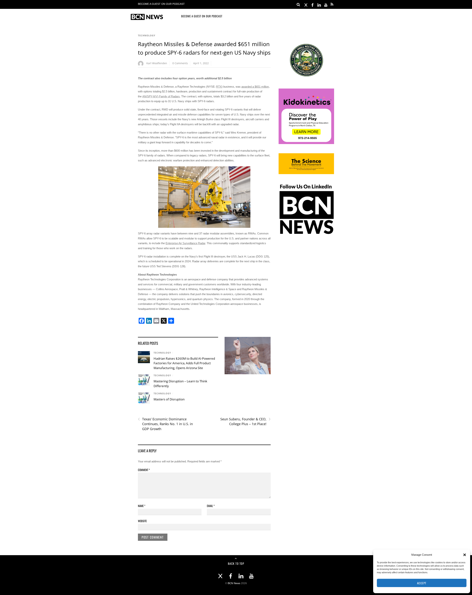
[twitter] (305, 4)
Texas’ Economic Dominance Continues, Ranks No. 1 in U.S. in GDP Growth (165, 424)
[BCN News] (147, 19)
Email (211, 506)
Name (141, 506)
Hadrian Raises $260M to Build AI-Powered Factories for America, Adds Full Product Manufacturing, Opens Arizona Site (184, 363)
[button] (464, 555)
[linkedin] (319, 4)
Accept (421, 583)
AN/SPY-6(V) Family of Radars (161, 96)
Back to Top (236, 563)
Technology (146, 35)
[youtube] (325, 4)
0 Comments (180, 63)
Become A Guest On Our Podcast (161, 4)
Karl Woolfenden (156, 63)
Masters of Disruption (169, 399)
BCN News (234, 583)
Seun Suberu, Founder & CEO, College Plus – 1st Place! (245, 421)
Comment (144, 470)
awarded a (255, 86)
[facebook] (312, 4)
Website (142, 521)
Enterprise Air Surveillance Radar (185, 243)
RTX (219, 86)
